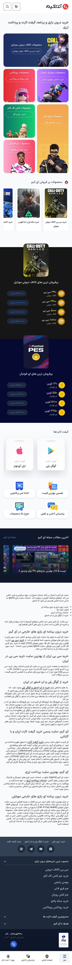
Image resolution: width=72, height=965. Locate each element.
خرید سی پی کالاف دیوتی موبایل (26, 51)
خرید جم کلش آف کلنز (56, 876)
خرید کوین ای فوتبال (19, 149)
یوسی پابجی (61, 882)
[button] (64, 940)
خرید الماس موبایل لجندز (53, 79)
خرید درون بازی (58, 841)
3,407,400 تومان (17, 302)
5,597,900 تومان (17, 412)
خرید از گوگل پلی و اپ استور (37, 841)
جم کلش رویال (60, 895)
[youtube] (41, 849)
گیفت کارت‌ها (61, 432)
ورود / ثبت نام (8, 960)
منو (64, 960)
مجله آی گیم (9, 537)
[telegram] (31, 849)
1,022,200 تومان (17, 394)
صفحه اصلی (47, 960)
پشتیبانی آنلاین (27, 960)
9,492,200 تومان (17, 403)
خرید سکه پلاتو (60, 901)
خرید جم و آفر (19, 114)
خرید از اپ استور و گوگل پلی (36, 687)
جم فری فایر (61, 888)
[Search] (7, 6)
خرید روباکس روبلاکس (19, 78)
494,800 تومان (16, 293)
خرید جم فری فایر (53, 122)
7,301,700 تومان (17, 312)
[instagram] (51, 849)
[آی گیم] (56, 7)
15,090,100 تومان (17, 321)
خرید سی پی (17, 640)
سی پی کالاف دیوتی (57, 870)
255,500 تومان (16, 385)
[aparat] (21, 849)
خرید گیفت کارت (35, 742)
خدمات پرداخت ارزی (36, 780)
